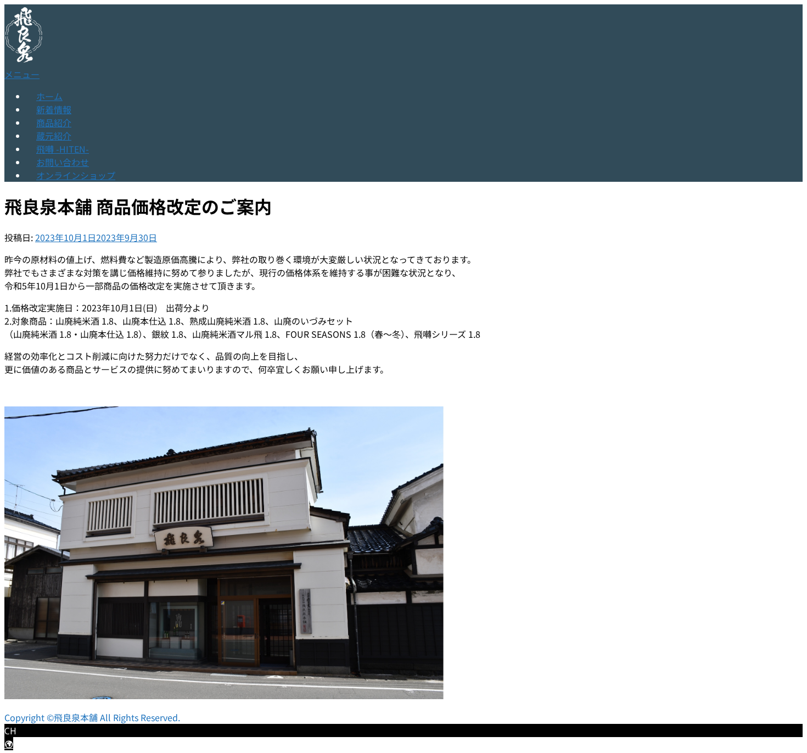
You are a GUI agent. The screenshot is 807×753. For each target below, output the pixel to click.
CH (10, 731)
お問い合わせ (62, 162)
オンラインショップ (75, 175)
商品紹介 (53, 122)
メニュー (22, 74)
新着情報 (53, 109)
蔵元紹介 (53, 135)
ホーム (49, 96)
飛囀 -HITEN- (62, 148)
